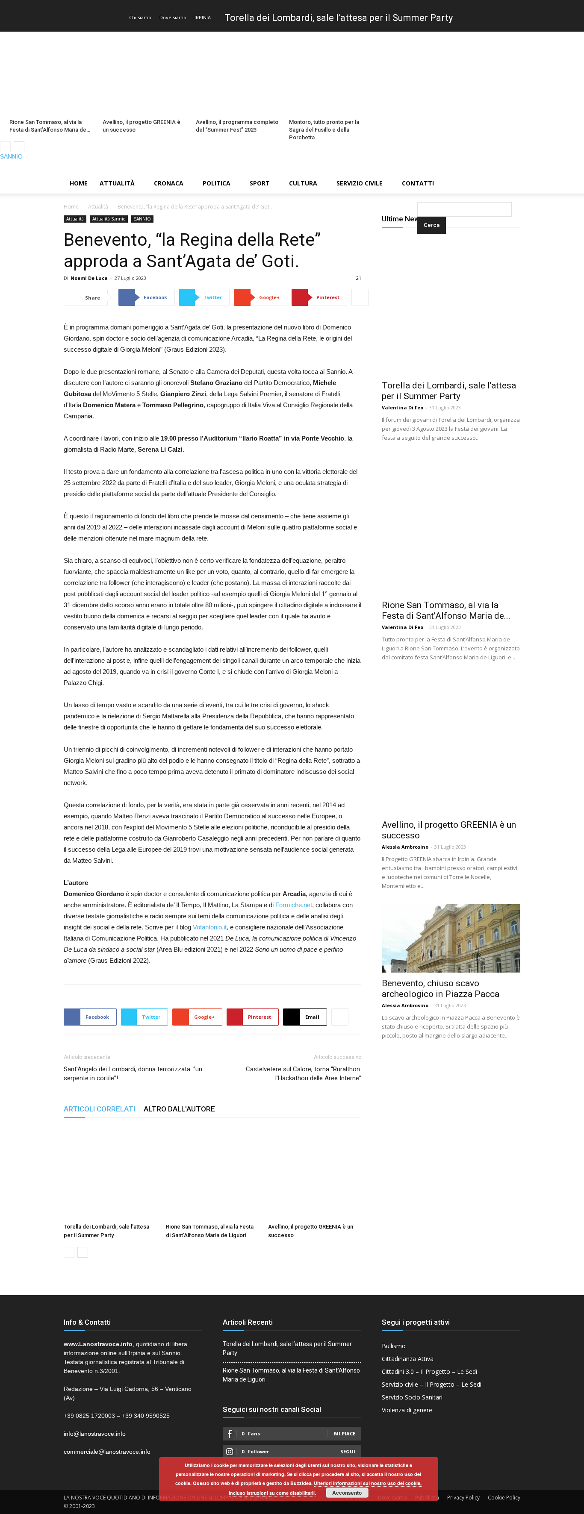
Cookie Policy (504, 1497)
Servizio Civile (359, 183)
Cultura (303, 183)
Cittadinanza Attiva (408, 1359)
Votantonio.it (209, 927)
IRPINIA (203, 17)
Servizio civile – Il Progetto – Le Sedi (431, 1384)
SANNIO (11, 156)
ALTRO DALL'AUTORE (179, 1109)
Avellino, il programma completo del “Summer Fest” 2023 (237, 126)
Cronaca (168, 183)
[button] (419, 184)
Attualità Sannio (108, 219)
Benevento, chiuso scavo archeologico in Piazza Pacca (440, 988)
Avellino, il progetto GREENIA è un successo (141, 126)
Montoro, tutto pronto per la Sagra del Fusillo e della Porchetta (324, 130)
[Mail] (563, 167)
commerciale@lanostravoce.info (107, 1451)
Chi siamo (140, 17)
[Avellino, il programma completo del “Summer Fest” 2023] (238, 73)
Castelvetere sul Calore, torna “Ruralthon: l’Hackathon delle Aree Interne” (303, 1073)
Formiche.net (293, 904)
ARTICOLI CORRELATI (99, 1109)
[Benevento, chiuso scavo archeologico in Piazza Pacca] (451, 938)
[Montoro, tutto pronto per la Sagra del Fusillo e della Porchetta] (331, 73)
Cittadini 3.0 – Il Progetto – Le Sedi (429, 1371)
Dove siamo (172, 17)
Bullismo (394, 1346)
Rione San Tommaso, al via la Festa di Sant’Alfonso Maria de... (446, 610)
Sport (260, 183)
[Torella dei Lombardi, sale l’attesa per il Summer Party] (110, 1173)
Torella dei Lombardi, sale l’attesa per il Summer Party (338, 17)
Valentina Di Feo (402, 407)
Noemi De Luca (89, 278)
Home (79, 183)
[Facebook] (548, 167)
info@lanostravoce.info (95, 1433)
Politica (216, 183)
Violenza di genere (407, 1410)
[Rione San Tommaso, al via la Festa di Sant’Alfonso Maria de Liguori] (51, 73)
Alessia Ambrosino (405, 847)
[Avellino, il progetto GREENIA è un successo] (144, 73)
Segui (347, 1451)
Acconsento (347, 1492)
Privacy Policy (463, 1497)
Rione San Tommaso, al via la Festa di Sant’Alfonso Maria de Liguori (291, 1375)
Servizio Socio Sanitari (412, 1397)
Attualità (117, 183)
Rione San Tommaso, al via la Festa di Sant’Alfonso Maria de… (49, 126)
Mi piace (344, 1433)
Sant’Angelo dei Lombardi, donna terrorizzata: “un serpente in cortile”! (133, 1073)
